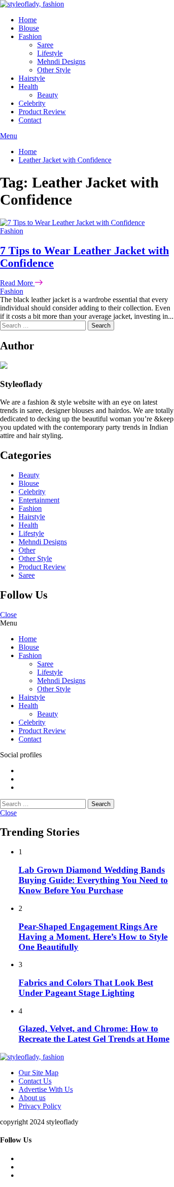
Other (27, 550)
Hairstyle (32, 78)
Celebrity (32, 103)
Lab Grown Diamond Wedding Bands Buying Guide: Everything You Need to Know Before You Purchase (93, 880)
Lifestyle (50, 53)
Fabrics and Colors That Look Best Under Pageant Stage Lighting (86, 988)
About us (32, 1098)
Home (28, 20)
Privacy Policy (40, 1106)
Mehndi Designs (61, 61)
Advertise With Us (46, 1089)
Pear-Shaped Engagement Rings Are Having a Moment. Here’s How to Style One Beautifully (93, 937)
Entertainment (39, 500)
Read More (17, 283)
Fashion (30, 36)
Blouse (29, 28)
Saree (45, 45)
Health (28, 86)
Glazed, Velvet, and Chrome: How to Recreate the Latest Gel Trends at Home (94, 1034)
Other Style (54, 70)
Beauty (47, 95)
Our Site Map (38, 1073)
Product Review (42, 112)
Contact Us (35, 1081)
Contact (30, 120)
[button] (87, 136)
